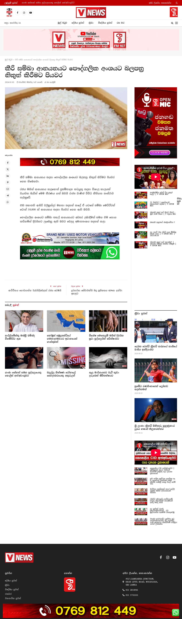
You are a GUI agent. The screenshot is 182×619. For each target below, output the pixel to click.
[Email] (7, 189)
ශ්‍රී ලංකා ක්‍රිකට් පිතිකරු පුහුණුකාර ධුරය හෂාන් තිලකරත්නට (155, 427)
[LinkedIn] (7, 176)
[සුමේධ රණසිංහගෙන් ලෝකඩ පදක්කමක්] (156, 370)
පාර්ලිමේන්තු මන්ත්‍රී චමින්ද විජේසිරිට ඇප (20, 337)
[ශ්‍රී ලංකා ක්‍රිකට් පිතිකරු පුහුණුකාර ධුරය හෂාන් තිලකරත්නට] (156, 410)
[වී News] (91, 12)
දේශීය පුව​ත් (78, 23)
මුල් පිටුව (62, 23)
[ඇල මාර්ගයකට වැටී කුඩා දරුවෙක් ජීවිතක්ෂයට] (108, 358)
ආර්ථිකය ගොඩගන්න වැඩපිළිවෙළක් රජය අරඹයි (34, 290)
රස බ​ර (120, 23)
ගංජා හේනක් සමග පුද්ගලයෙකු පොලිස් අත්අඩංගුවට (48, 3)
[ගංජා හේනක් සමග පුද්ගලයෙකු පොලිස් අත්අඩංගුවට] (24, 358)
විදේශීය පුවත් (105, 23)
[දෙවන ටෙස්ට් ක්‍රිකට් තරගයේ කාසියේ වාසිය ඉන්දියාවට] (156, 331)
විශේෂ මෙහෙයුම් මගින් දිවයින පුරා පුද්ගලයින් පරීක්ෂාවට (106, 337)
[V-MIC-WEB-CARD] (156, 122)
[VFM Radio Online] (8, 12)
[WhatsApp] (7, 202)
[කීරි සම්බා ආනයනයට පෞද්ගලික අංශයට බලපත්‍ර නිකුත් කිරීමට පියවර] (66, 118)
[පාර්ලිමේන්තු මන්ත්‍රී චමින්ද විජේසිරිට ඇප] (24, 321)
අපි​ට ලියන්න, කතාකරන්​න (160, 3)
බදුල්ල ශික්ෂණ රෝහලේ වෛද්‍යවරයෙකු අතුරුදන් (61, 374)
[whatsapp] (70, 252)
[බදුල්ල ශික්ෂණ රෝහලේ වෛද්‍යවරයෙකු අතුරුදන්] (66, 358)
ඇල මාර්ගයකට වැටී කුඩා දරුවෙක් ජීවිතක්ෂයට (104, 374)
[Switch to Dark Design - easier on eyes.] (176, 3)
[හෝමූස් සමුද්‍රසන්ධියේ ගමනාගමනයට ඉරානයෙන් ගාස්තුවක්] (66, 321)
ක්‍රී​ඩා (91, 23)
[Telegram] (7, 195)
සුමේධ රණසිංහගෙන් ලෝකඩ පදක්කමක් (151, 388)
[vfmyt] (91, 39)
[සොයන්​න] (172, 23)
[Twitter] (7, 169)
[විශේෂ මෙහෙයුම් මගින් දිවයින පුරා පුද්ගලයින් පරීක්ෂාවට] (108, 321)
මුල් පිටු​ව (9, 60)
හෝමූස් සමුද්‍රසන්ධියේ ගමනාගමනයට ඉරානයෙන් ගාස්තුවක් (62, 338)
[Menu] (176, 23)
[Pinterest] (7, 182)
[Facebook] (7, 162)
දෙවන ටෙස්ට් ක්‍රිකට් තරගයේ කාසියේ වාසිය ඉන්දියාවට (156, 348)
